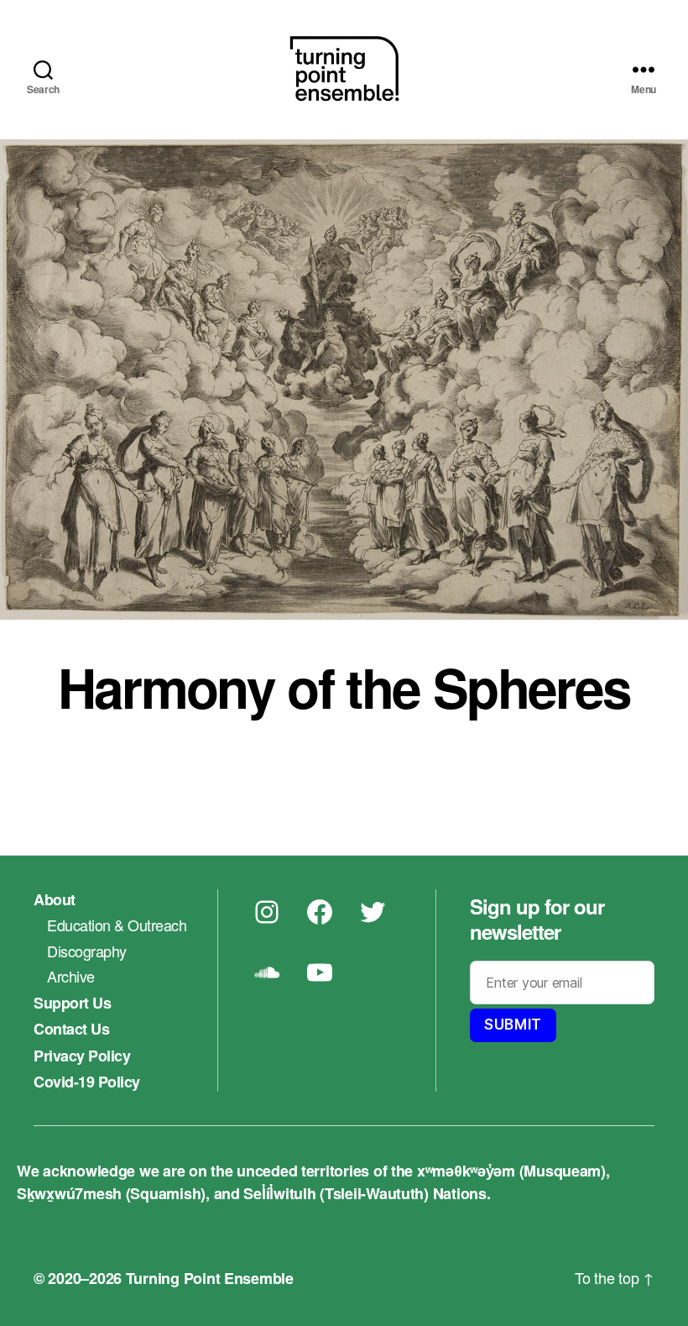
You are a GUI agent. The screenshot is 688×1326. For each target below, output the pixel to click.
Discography (87, 951)
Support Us (72, 1003)
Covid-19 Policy (87, 1082)
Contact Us (71, 1029)
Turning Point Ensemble (210, 1278)
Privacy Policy (82, 1056)
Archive (71, 976)
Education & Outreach (116, 925)
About (55, 899)
